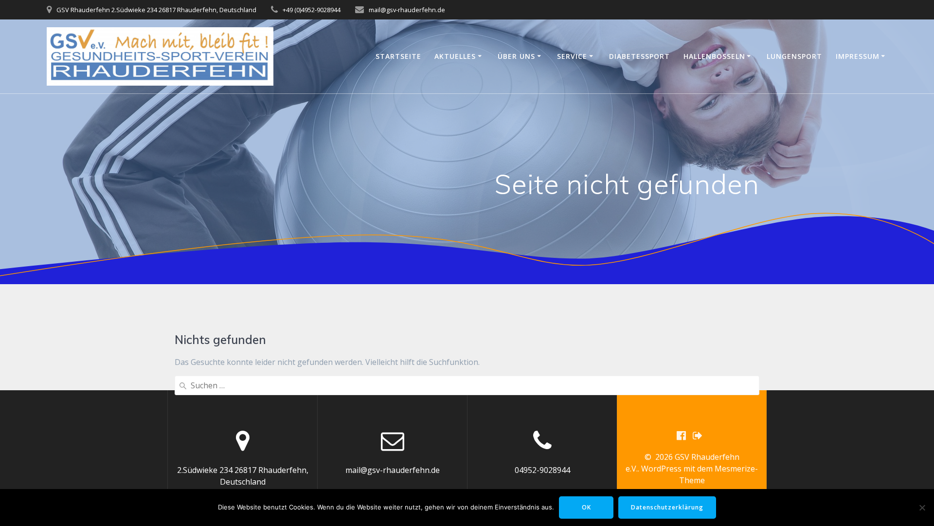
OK (586, 507)
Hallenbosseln (714, 56)
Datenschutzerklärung (667, 507)
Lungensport (794, 56)
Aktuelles (455, 56)
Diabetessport (639, 56)
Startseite (398, 56)
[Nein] (922, 507)
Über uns (516, 56)
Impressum (858, 56)
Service (572, 56)
